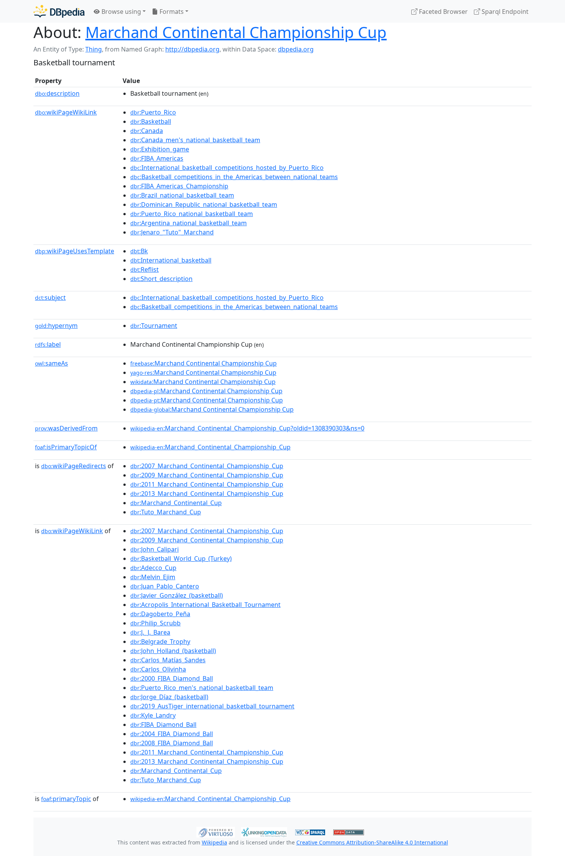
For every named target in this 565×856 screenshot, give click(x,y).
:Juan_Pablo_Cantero (164, 586)
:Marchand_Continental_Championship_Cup (210, 447)
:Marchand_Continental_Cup (176, 503)
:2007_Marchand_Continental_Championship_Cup (206, 466)
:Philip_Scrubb (155, 623)
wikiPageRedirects (73, 466)
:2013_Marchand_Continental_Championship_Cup (206, 493)
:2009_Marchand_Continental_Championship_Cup (206, 475)
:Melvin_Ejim (152, 577)
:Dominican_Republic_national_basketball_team (203, 204)
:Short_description (161, 278)
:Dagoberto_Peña (160, 614)
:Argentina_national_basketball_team (188, 223)
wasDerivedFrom (66, 428)
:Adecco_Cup (153, 567)
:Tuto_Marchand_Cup (165, 512)
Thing (93, 49)
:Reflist (144, 269)
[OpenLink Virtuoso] (215, 831)
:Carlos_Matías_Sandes (168, 660)
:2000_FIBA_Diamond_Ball (171, 678)
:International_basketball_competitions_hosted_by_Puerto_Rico (227, 167)
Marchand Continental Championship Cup (236, 32)
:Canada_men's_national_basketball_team (195, 140)
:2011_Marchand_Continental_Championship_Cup (206, 484)
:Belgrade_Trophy (160, 641)
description (57, 93)
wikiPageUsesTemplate (74, 251)
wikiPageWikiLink (66, 112)
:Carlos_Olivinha (158, 669)
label (48, 344)
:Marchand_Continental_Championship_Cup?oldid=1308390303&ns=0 (247, 428)
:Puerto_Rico (153, 112)
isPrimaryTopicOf (66, 447)
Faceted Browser (442, 11)
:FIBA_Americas (156, 158)
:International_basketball (170, 260)
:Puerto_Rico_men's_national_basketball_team (201, 687)
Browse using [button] (120, 11)
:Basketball (150, 121)
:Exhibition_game (159, 149)
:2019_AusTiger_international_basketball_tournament (212, 706)
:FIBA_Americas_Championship (179, 186)
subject (50, 297)
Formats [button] (171, 11)
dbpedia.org (296, 49)
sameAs (51, 363)
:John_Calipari (154, 549)
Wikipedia (214, 842)
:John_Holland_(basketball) (173, 651)
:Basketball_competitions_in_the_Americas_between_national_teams (234, 177)
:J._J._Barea (150, 632)
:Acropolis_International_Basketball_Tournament (205, 604)
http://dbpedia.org (192, 49)
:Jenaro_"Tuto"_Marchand (172, 232)
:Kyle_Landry (153, 715)
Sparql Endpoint (504, 11)
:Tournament (153, 325)
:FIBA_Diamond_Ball (163, 724)
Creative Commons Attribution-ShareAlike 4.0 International (372, 842)
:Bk (139, 251)
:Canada (146, 130)
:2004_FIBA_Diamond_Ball (171, 734)
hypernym (56, 325)
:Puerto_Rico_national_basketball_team (191, 213)
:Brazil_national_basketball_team (182, 195)
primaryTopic (66, 799)
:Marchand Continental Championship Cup (203, 363)
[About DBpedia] (59, 11)
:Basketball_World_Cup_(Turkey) (181, 558)
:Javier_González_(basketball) (176, 595)
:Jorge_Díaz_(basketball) (169, 697)
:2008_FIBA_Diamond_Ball (171, 743)
